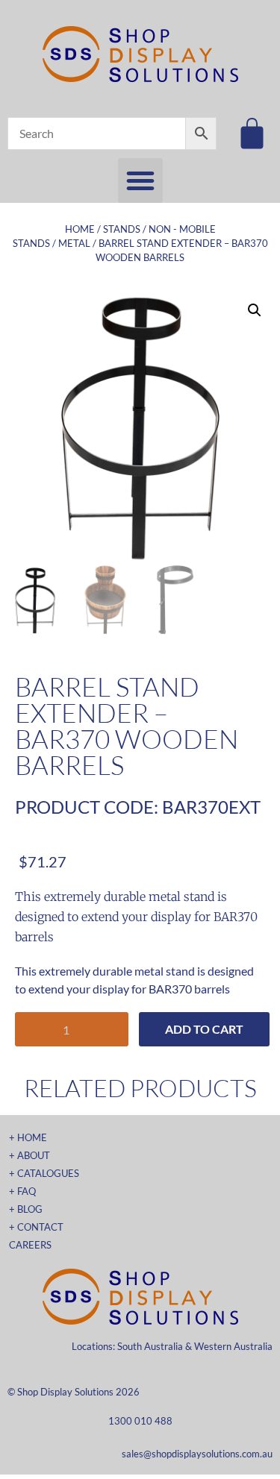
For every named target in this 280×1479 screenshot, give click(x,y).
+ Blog (26, 1209)
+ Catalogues (44, 1173)
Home (80, 229)
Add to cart (204, 1029)
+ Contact (36, 1227)
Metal (74, 243)
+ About (29, 1155)
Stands (121, 229)
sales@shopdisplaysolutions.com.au (197, 1454)
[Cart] (252, 133)
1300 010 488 (140, 1421)
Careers (30, 1245)
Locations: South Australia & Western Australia (172, 1346)
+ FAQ (22, 1191)
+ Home (28, 1137)
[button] (140, 180)
